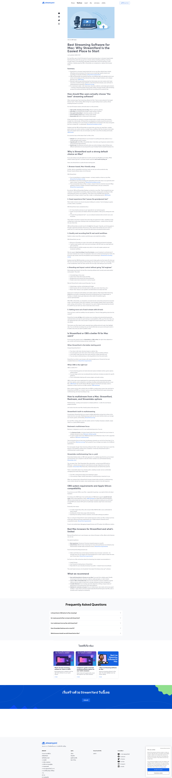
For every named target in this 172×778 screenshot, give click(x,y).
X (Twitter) (122, 759)
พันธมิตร (74, 755)
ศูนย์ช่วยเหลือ (74, 757)
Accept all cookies (158, 769)
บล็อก (74, 753)
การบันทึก (44, 760)
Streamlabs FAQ (77, 466)
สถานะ (43, 775)
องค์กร (94, 753)
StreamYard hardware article (94, 124)
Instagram (122, 764)
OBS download (95, 385)
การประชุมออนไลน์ (125, 754)
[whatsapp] (59, 23)
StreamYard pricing (90, 417)
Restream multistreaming (82, 437)
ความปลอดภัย (45, 777)
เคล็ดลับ (103, 3)
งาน (45, 773)
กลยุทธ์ (86, 3)
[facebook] (59, 16)
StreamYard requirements (94, 74)
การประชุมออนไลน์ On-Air (48, 768)
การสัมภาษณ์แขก (46, 762)
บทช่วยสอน (97, 3)
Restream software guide (90, 434)
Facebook (122, 757)
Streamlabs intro (72, 460)
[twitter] (59, 20)
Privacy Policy (163, 766)
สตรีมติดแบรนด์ (45, 757)
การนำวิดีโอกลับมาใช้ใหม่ (48, 770)
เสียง (91, 3)
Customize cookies (158, 773)
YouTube (122, 762)
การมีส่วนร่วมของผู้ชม (47, 764)
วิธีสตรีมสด (79, 3)
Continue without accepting (165, 748)
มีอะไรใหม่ (73, 760)
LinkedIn (122, 767)
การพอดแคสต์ (45, 766)
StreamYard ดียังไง (46, 753)
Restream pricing (89, 84)
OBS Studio (81, 79)
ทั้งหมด (73, 3)
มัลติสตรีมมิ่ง (45, 755)
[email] (59, 13)
